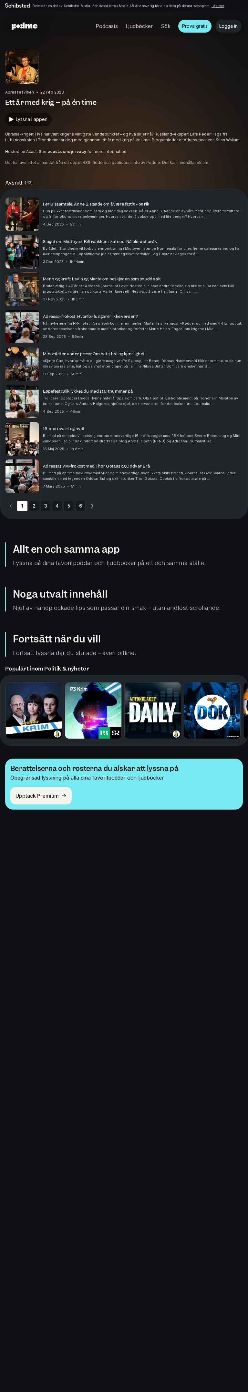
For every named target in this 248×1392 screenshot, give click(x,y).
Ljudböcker (139, 26)
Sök (165, 26)
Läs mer (218, 6)
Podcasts (107, 26)
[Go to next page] (92, 506)
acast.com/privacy (66, 151)
